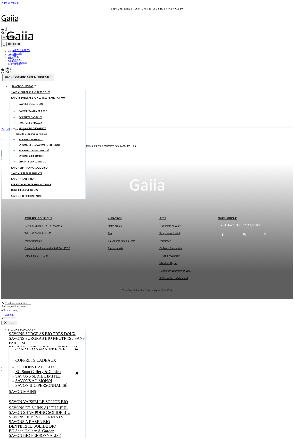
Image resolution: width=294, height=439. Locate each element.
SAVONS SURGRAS (23, 86)
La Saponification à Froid (121, 240)
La (109, 248)
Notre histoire (115, 225)
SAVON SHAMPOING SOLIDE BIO (39, 412)
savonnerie (117, 248)
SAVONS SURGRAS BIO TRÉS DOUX (42, 334)
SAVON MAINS (22, 391)
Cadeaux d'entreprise (170, 248)
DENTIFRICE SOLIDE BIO (32, 426)
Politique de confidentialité (173, 278)
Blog (16, 56)
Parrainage (165, 240)
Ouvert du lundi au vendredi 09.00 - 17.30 (47, 248)
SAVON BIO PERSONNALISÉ (35, 435)
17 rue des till (31, 225)
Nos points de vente (170, 225)
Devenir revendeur (169, 255)
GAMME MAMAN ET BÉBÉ (40, 349)
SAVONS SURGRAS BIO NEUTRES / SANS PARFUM (47, 340)
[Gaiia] (19, 40)
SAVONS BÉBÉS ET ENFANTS (36, 417)
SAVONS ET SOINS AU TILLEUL (38, 408)
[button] (2, 319)
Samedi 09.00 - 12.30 (36, 255)
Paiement (8, 314)
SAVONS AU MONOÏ (33, 381)
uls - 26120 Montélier (51, 225)
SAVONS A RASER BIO (29, 421)
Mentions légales (168, 263)
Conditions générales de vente (175, 270)
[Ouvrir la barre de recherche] (4, 33)
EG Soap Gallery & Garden (31, 431)
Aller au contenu (10, 2)
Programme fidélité (169, 233)
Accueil (12, 54)
